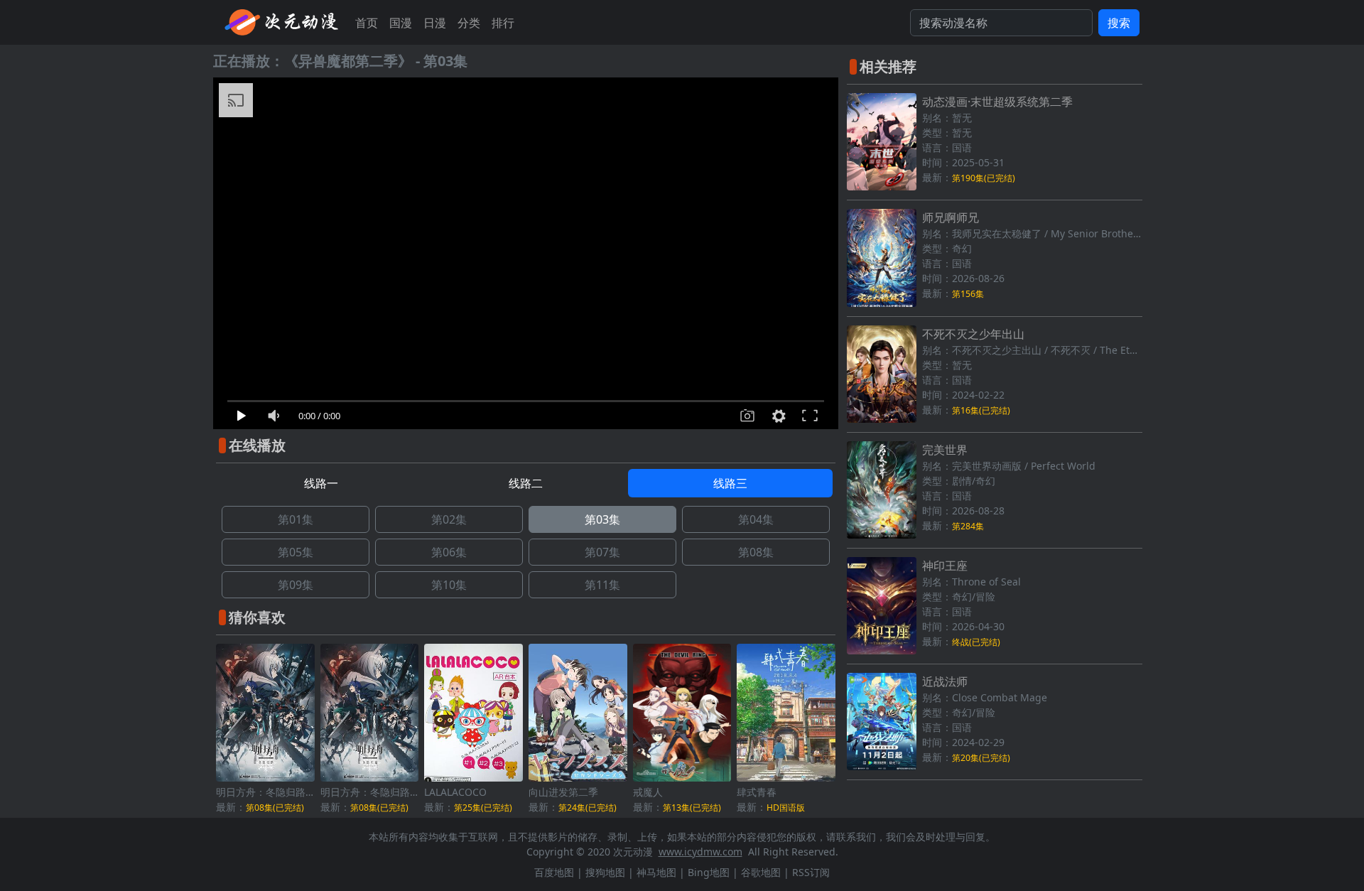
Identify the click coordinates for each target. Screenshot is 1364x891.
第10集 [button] (449, 585)
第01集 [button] (295, 519)
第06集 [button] (449, 552)
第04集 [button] (756, 519)
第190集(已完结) (983, 178)
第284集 (968, 526)
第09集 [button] (295, 585)
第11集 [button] (602, 585)
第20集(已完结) (981, 758)
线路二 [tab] (526, 483)
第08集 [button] (756, 552)
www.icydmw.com (700, 851)
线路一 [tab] (321, 483)
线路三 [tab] (730, 483)
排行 (503, 23)
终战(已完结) (976, 642)
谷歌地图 (761, 872)
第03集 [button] (602, 519)
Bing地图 (709, 872)
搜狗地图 (605, 872)
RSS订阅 (811, 872)
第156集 (968, 294)
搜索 (1119, 23)
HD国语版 (786, 807)
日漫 (434, 23)
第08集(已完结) (275, 807)
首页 (366, 23)
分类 (469, 23)
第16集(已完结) (981, 410)
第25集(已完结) (483, 807)
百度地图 (554, 872)
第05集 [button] (295, 552)
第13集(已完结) (692, 807)
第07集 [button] (602, 552)
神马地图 (656, 872)
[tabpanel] (526, 552)
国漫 (400, 23)
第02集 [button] (449, 519)
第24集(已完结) (587, 807)
